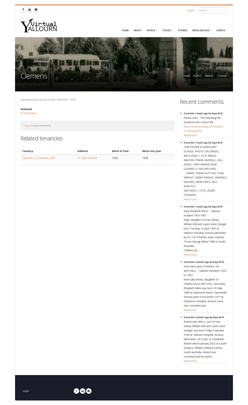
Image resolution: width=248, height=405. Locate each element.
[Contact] (36, 9)
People (151, 30)
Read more (190, 135)
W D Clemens (28, 113)
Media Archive (200, 30)
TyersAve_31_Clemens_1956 (38, 158)
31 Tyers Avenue (87, 158)
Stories (182, 30)
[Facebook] (23, 9)
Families (209, 75)
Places (166, 30)
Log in (190, 10)
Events (221, 30)
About (138, 30)
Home (125, 30)
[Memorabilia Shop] (29, 9)
